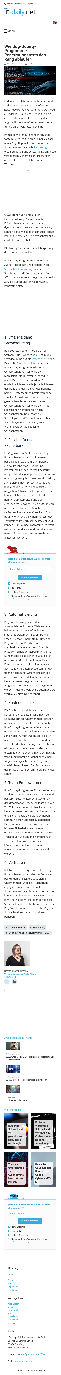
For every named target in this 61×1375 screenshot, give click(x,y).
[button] (9, 31)
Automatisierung (17, 927)
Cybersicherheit (41, 359)
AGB (10, 1283)
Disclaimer (13, 1290)
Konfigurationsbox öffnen (33, 1354)
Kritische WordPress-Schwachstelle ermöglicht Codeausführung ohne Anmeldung (43, 1133)
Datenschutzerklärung (20, 599)
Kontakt (11, 1274)
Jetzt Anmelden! (31, 577)
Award (11, 1313)
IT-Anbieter (13, 1319)
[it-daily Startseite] (25, 12)
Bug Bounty (39, 927)
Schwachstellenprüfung (18, 269)
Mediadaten (13, 1304)
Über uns (12, 1277)
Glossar (11, 1307)
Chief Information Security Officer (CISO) (29, 932)
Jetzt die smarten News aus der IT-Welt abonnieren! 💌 (29, 560)
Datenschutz (14, 1280)
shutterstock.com (23, 1361)
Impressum (13, 1286)
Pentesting (40, 147)
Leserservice (14, 1310)
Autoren (11, 1323)
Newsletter (13, 1316)
